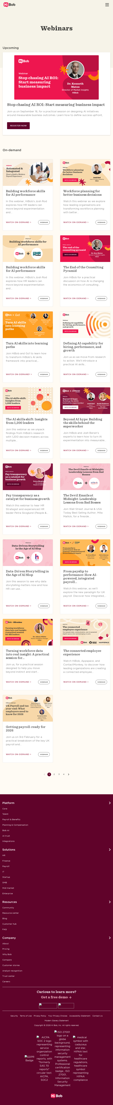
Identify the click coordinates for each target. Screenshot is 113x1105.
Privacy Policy (40, 1016)
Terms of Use (26, 1016)
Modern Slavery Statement (57, 1020)
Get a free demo (54, 997)
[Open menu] (107, 4)
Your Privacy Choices (57, 1016)
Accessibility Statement (79, 1016)
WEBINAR (44, 222)
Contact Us (97, 1016)
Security (14, 1016)
